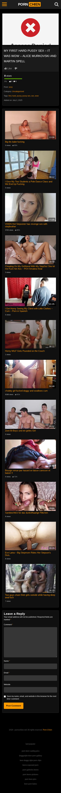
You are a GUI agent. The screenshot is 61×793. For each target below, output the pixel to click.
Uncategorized (18, 91)
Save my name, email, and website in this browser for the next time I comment (31, 697)
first (10, 96)
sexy (11, 87)
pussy (19, 96)
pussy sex (26, 96)
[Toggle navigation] (4, 4)
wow (37, 96)
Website (7, 684)
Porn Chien (47, 730)
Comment (8, 625)
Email (7, 673)
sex (32, 96)
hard (14, 96)
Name (7, 661)
